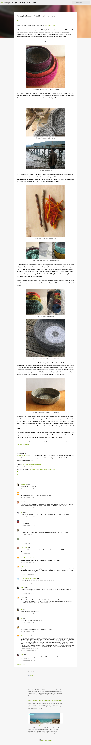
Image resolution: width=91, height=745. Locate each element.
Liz (21, 512)
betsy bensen (24, 529)
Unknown (23, 566)
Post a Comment (21, 664)
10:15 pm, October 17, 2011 (28, 593)
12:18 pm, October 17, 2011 (28, 553)
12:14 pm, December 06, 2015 (28, 660)
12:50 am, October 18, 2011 (28, 605)
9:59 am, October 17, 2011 (27, 507)
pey (22, 538)
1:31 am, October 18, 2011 (27, 613)
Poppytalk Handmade (23, 444)
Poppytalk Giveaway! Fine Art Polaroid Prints (38, 687)
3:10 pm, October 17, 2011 (27, 562)
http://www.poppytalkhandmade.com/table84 (42, 469)
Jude (22, 654)
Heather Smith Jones (23, 455)
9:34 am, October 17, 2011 (27, 488)
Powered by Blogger (46, 740)
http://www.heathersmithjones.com (32, 464)
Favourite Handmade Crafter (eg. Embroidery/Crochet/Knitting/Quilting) (45, 700)
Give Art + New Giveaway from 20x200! (37, 725)
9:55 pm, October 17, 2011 (27, 583)
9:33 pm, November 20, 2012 (28, 650)
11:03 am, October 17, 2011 (28, 525)
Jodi (22, 501)
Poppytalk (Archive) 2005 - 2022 (20, 2)
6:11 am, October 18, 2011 (27, 631)
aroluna (23, 587)
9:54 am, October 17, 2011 (27, 497)
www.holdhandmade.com (54, 442)
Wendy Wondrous (25, 635)
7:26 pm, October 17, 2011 (27, 574)
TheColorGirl (24, 547)
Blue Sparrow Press (49, 25)
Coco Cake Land (25, 493)
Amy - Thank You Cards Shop (28, 557)
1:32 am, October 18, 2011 (27, 622)
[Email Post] (17, 471)
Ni (21, 521)
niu (22, 609)
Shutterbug (24, 484)
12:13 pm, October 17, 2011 (28, 543)
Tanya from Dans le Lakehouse (28, 578)
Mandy (22, 597)
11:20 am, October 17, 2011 (28, 534)
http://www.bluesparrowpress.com (37, 467)
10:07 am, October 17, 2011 (28, 516)
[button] (17, 21)
